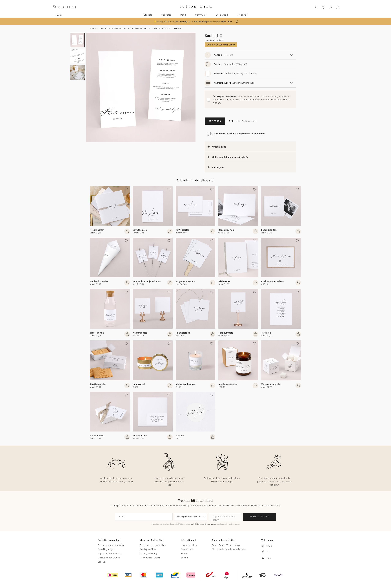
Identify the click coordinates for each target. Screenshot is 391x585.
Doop (183, 15)
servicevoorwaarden (209, 524)
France (184, 553)
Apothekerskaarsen (228, 384)
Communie (201, 15)
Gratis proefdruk (148, 549)
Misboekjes (224, 281)
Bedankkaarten (226, 230)
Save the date (140, 230)
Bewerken (215, 121)
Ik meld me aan (259, 517)
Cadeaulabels (97, 435)
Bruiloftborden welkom (272, 281)
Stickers (180, 435)
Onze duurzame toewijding (153, 545)
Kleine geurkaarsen (185, 384)
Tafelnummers (225, 333)
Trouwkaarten (97, 230)
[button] (237, 21)
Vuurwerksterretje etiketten (147, 281)
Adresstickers (140, 435)
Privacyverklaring (148, 553)
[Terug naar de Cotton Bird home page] (195, 10)
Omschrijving (219, 146)
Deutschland (187, 549)
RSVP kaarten (183, 230)
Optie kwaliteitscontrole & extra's (230, 157)
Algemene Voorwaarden (109, 553)
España (184, 557)
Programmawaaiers (186, 281)
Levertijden (218, 167)
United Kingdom (189, 545)
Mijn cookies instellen (150, 557)
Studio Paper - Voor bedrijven (226, 545)
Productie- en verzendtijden (111, 545)
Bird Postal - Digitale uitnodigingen (229, 549)
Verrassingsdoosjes (271, 384)
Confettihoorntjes (99, 281)
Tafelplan (266, 333)
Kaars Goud (139, 384)
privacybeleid (193, 524)
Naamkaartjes (140, 333)
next (88, 89)
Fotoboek (242, 15)
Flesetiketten (97, 333)
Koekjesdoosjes (98, 384)
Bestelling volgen (106, 549)
